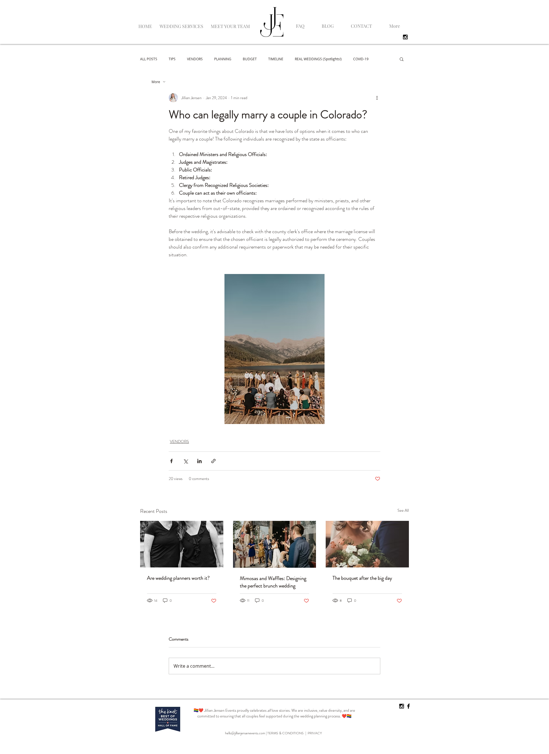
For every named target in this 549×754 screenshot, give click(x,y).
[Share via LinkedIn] (199, 461)
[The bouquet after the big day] (367, 544)
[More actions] (376, 97)
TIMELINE (275, 59)
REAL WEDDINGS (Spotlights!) (318, 59)
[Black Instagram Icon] (405, 37)
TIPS (172, 59)
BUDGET (250, 59)
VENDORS (195, 59)
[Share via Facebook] (171, 461)
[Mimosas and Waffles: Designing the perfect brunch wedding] (274, 544)
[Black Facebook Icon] (408, 706)
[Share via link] (213, 461)
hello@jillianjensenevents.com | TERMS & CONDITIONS (265, 733)
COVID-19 (361, 59)
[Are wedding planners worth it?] (181, 544)
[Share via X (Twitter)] (185, 461)
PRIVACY (315, 733)
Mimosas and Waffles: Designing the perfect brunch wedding (273, 582)
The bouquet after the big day (362, 578)
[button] (181, 23)
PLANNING (222, 59)
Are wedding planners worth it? (178, 578)
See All (403, 510)
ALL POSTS (148, 59)
